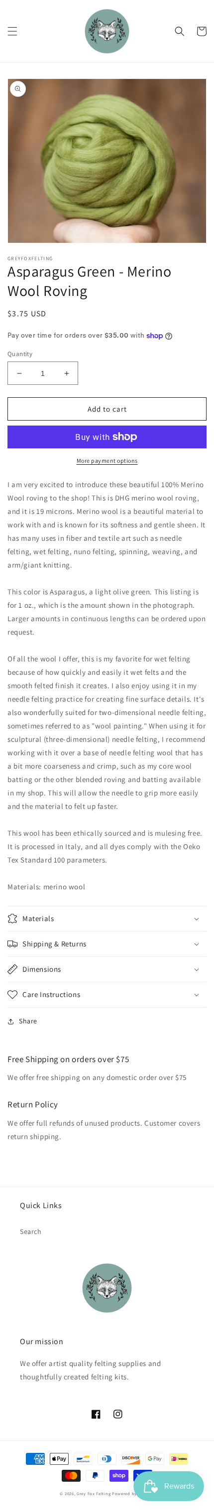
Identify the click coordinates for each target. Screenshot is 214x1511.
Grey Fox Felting (93, 1493)
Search (31, 1231)
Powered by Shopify (133, 1493)
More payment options (107, 460)
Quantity (19, 354)
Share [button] (28, 1020)
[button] (12, 31)
